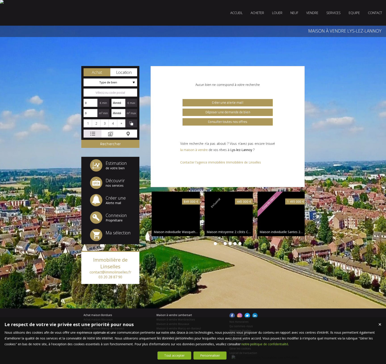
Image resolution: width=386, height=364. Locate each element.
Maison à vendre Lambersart (174, 315)
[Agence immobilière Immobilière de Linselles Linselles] (2, 2)
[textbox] (110, 93)
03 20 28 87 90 (110, 277)
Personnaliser (210, 355)
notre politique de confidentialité (264, 344)
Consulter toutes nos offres (227, 122)
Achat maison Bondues (98, 315)
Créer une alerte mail (227, 103)
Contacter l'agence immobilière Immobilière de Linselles (220, 162)
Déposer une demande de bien (227, 112)
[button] (97, 72)
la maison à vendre (194, 150)
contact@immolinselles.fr (110, 272)
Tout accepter (174, 355)
